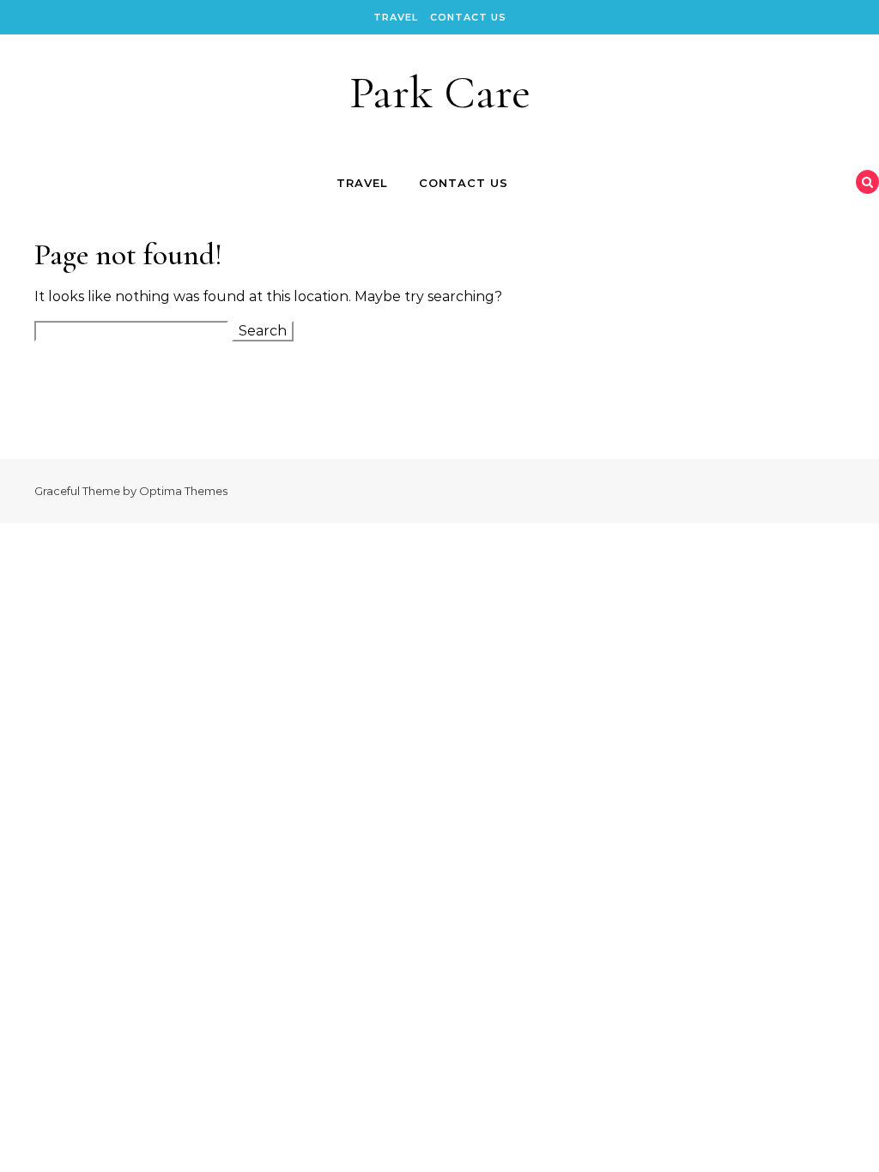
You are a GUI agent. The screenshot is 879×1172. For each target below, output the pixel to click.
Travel (395, 17)
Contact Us (468, 17)
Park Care (439, 92)
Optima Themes (183, 491)
